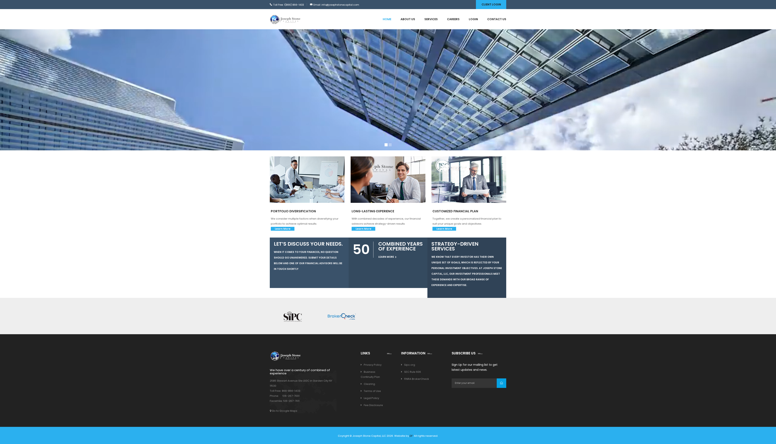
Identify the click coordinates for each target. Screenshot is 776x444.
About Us (408, 19)
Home (387, 19)
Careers (453, 19)
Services (431, 19)
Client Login (491, 4)
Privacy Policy (373, 365)
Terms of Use (372, 391)
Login (473, 19)
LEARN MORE (291, 117)
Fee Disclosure (373, 405)
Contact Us (496, 19)
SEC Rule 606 (412, 372)
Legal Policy (371, 398)
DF (411, 436)
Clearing (369, 384)
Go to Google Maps (284, 411)
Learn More (282, 229)
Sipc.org (409, 365)
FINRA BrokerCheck (416, 379)
